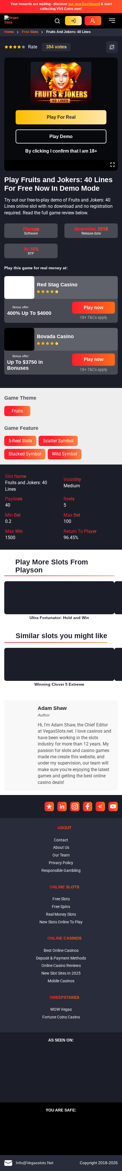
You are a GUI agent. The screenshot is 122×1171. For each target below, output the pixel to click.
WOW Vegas (61, 1009)
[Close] (112, 61)
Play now (93, 307)
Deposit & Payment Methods (61, 958)
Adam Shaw (52, 708)
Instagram (74, 806)
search (57, 21)
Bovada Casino (55, 336)
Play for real (61, 117)
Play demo (61, 136)
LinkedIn (62, 806)
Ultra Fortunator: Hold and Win (59, 617)
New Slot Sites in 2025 (61, 973)
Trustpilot (49, 806)
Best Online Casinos (61, 950)
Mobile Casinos (61, 981)
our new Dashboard (84, 4)
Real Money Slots (61, 914)
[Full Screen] (112, 165)
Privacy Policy (61, 862)
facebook (87, 806)
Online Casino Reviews (61, 965)
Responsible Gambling (61, 870)
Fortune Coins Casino (61, 1017)
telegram (100, 806)
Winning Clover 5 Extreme (59, 684)
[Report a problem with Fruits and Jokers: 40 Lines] (112, 47)
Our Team (61, 855)
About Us (61, 847)
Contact (61, 840)
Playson (31, 229)
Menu (112, 21)
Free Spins (61, 906)
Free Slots (61, 899)
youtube (113, 806)
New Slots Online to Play (61, 922)
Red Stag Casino (57, 284)
